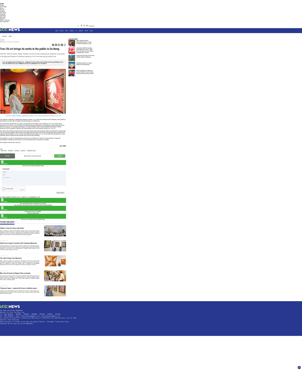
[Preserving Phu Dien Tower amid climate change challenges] (71, 58)
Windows (81, 31)
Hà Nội (2, 5)
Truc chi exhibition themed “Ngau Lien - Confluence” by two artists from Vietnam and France (28, 62)
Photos (86, 31)
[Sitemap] (82, 26)
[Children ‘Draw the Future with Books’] (55, 231)
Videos (91, 31)
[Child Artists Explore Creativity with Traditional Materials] (55, 246)
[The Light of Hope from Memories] (55, 261)
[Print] (53, 45)
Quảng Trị (2, 18)
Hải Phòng (3, 15)
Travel (66, 31)
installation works (31, 150)
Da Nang (17, 150)
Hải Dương (3, 12)
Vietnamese (91, 26)
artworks (23, 150)
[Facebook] (84, 26)
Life (76, 31)
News (57, 31)
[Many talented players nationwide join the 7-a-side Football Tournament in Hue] (71, 43)
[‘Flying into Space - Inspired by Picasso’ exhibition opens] (55, 291)
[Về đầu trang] (299, 367)
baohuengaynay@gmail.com (30, 316)
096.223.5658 (3, 1)
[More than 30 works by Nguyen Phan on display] (55, 276)
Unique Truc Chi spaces (40, 63)
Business (72, 31)
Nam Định (2, 17)
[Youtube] (87, 26)
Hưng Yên (2, 14)
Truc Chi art (4, 150)
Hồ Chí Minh (3, 6)
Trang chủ (4, 36)
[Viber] (62, 45)
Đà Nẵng (2, 11)
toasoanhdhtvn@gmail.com (13, 1)
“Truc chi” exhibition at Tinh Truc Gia (22, 63)
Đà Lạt (2, 8)
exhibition (10, 150)
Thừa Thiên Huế (4, 21)
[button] (38, 327)
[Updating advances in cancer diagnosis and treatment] (71, 65)
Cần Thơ (2, 9)
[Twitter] (65, 45)
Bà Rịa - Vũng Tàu (5, 20)
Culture (61, 31)
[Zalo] (59, 45)
